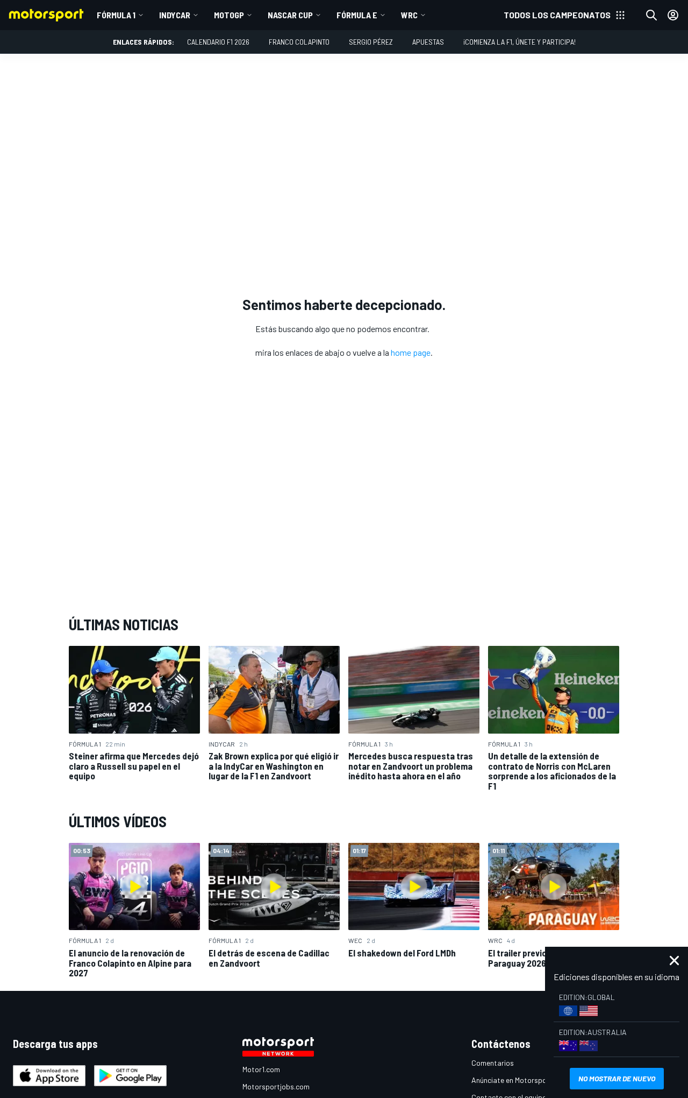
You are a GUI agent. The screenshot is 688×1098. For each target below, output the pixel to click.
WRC (409, 15)
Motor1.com (261, 1069)
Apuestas (428, 41)
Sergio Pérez (371, 41)
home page (411, 352)
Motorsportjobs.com (276, 1086)
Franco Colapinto (299, 41)
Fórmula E (356, 15)
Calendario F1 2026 (218, 41)
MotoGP (229, 15)
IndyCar (174, 15)
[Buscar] (651, 15)
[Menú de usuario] (673, 15)
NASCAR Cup (290, 15)
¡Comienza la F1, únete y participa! (519, 41)
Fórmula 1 (116, 15)
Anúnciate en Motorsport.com (519, 1080)
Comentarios (492, 1062)
